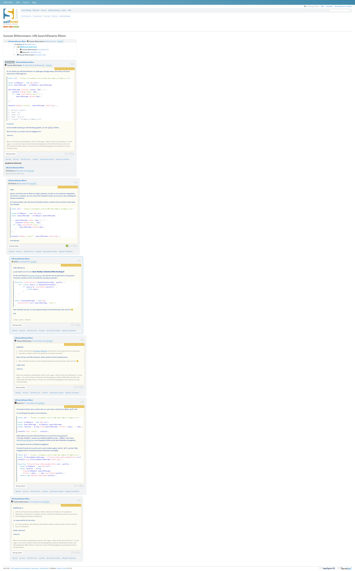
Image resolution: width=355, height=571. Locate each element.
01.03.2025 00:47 (24, 262)
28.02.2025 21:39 (30, 65)
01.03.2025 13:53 (40, 341)
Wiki (18, 2)
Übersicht (36, 10)
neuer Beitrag (26, 10)
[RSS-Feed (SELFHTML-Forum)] (11, 27)
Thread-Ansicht (37, 16)
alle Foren (16, 159)
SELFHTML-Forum (26, 16)
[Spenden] (16, 27)
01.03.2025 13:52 (37, 502)
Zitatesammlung (54, 10)
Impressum (35, 568)
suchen (63, 10)
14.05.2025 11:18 (32, 403)
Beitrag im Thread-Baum (62, 159)
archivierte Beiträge (64, 16)
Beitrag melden (11, 154)
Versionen (40, 65)
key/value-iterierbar (35, 276)
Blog (34, 2)
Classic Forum (62, 568)
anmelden (35, 159)
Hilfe (69, 10)
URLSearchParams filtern (25, 62)
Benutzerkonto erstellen (47, 159)
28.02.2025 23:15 (24, 184)
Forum (26, 2)
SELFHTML (8, 2)
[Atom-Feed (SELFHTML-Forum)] (5, 27)
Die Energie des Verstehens (20, 568)
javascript (48, 65)
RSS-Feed (54, 16)
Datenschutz (44, 568)
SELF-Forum (10, 62)
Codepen (10, 124)
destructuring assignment (25, 440)
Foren (43, 10)
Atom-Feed (47, 16)
